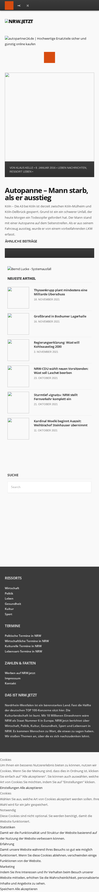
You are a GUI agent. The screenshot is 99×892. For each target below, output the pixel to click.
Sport (8, 614)
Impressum (12, 678)
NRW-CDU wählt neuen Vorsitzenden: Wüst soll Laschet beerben (61, 370)
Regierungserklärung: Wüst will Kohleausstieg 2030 (57, 344)
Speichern (7, 889)
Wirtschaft (12, 588)
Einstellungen (10, 788)
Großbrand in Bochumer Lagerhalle (60, 316)
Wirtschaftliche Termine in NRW (27, 641)
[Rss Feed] (19, 6)
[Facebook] (27, 6)
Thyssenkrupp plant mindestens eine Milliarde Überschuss (60, 292)
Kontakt (10, 683)
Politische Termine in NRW (23, 636)
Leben (9, 598)
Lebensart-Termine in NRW (23, 651)
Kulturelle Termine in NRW (23, 646)
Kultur (9, 609)
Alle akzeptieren (31, 788)
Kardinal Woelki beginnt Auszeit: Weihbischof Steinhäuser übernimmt (60, 423)
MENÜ (9, 5)
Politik (9, 593)
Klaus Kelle (24, 167)
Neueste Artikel (21, 278)
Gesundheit (13, 604)
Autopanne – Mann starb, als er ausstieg (46, 193)
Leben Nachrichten (72, 167)
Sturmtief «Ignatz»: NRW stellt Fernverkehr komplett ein (56, 397)
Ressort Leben (20, 171)
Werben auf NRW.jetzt (20, 673)
